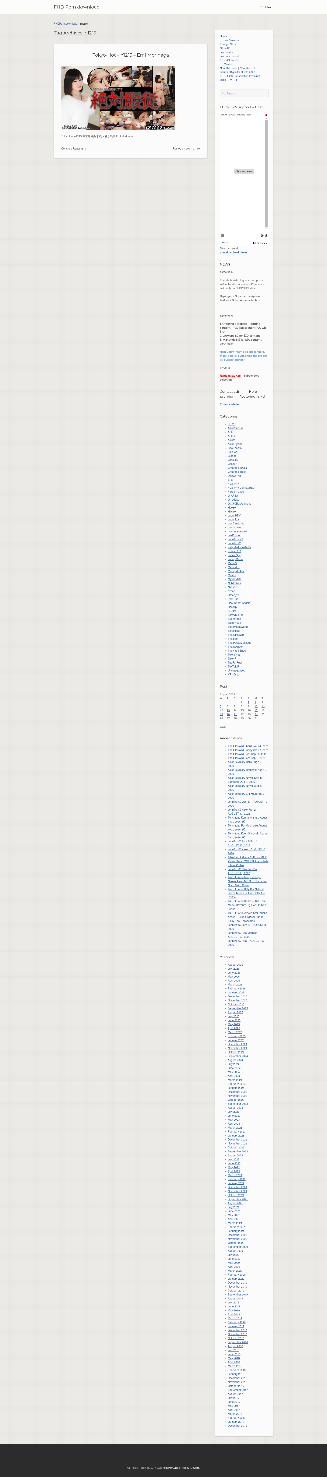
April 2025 (234, 1028)
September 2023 (238, 1103)
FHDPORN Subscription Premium (240, 76)
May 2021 (234, 1215)
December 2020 (237, 1235)
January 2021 (236, 1231)
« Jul (223, 726)
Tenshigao (234, 631)
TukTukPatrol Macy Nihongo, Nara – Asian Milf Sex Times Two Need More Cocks (247, 881)
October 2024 (236, 1052)
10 (256, 706)
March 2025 (235, 1032)
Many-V (232, 563)
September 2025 (238, 1008)
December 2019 (237, 1282)
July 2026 (233, 968)
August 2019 (235, 1298)
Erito (230, 479)
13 (228, 710)
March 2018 (235, 1366)
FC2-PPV (233, 483)
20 (228, 714)
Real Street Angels (239, 603)
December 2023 (237, 1092)
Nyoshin (232, 587)
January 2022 (236, 1183)
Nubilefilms (234, 583)
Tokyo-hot (234, 654)
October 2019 (236, 1290)
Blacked (232, 452)
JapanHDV (234, 515)
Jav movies (226, 52)
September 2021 (238, 1199)
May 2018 (234, 1358)
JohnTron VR (235, 539)
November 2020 (237, 1239)
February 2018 (237, 1370)
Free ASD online (230, 60)
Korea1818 (234, 551)
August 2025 (235, 1012)
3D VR (232, 424)
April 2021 (234, 1219)
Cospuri (232, 464)
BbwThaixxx (235, 448)
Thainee (233, 638)
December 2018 (237, 1330)
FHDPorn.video (171, 1467)
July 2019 (233, 1302)
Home (223, 36)
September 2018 (238, 1342)
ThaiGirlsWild (236, 634)
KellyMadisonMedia (239, 547)
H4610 (232, 511)
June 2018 (234, 1354)
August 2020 (235, 1251)
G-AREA (233, 495)
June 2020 (234, 1258)
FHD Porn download (77, 7)
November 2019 (237, 1286)
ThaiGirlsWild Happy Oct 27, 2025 (248, 750)
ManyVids (234, 567)
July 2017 (233, 1398)
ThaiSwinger (235, 646)
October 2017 (236, 1386)
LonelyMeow (235, 559)
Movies (228, 64)
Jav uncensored (229, 56)
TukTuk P (233, 666)
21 (235, 714)
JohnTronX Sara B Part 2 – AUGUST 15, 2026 (244, 843)
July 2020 (233, 1255)
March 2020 (235, 1270)
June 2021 (234, 1211)
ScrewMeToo (236, 615)
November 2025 (237, 1000)
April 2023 (234, 1123)
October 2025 (236, 1004)
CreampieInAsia (237, 468)
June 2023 (234, 1115)
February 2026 (237, 988)
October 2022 (236, 1147)
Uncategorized (236, 670)
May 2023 (234, 1119)
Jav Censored (232, 40)
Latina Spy (234, 555)
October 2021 (236, 1195)
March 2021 (235, 1223)
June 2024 (234, 1068)
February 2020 (237, 1274)
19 (221, 714)
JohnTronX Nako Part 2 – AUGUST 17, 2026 (243, 811)
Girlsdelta (233, 499)
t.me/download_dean (233, 252)
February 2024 (237, 1084)
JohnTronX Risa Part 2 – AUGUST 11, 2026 (242, 871)
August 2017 (235, 1394)
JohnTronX (234, 543)
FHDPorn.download (65, 23)
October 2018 (236, 1338)
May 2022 (234, 1167)
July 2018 (233, 1350)
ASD (230, 432)
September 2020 (238, 1247)
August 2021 (235, 1203)
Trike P (232, 658)
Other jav (233, 595)
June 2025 (234, 1020)
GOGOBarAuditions (239, 503)
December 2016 (237, 1425)
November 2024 (237, 1048)
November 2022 (237, 1143)
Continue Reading (73, 148)
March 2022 (235, 1175)
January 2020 (236, 1278)
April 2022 (234, 1171)
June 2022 (234, 1163)
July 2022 (233, 1159)
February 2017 (237, 1417)
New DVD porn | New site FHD (238, 68)
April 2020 (234, 1266)
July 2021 (233, 1207)
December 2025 (237, 996)
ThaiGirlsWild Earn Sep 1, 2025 (246, 758)
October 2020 (236, 1243)
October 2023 (236, 1100)
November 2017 (237, 1382)
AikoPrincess (235, 428)
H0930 (232, 507)
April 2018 (234, 1362)
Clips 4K (225, 48)
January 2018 (236, 1374)
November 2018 (237, 1334)
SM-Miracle (234, 619)
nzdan (231, 591)
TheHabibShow (237, 650)
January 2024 (236, 1088)
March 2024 (235, 1080)
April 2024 (234, 1076)
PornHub (233, 599)
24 (256, 714)
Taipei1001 (234, 623)
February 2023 (237, 1131)
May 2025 (234, 1024)
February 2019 (237, 1322)
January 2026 (236, 992)
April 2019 (234, 1314)
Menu (268, 7)
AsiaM (231, 440)
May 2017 (234, 1406)
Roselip (232, 607)
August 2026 (235, 964)
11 (263, 706)
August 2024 (235, 1060)
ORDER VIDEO (229, 80)
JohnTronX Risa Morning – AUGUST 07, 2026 (244, 935)
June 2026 (234, 972)
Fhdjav (185, 1467)
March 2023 (235, 1127)
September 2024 (238, 1056)
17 (256, 710)
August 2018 (235, 1346)
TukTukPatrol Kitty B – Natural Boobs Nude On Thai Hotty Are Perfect (246, 893)
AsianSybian (235, 444)
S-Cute (232, 611)
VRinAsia (233, 674)
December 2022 (237, 1139)
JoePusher (234, 535)
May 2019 (234, 1310)
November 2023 (237, 1096)
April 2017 (234, 1410)
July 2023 (233, 1111)
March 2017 (235, 1413)
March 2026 (235, 984)
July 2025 (233, 1016)
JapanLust (234, 519)
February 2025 (237, 1036)
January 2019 (236, 1326)
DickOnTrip (234, 476)
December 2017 (237, 1378)
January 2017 (236, 1421)
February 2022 (237, 1179)
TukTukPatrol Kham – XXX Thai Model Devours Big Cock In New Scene (247, 905)
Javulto (195, 1467)
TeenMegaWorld (238, 627)
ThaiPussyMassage (239, 642)
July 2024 (233, 1064)
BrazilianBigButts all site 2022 (237, 72)
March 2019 (235, 1318)
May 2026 (234, 976)
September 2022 (238, 1151)
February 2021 (237, 1227)
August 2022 (235, 1155)
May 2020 (234, 1262)
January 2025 (236, 1040)
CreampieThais (237, 472)
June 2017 (234, 1402)
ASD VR (232, 436)
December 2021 (237, 1187)
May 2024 (234, 1072)
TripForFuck (235, 662)
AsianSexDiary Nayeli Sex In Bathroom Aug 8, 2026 (245, 780)
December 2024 (237, 1044)
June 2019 (234, 1306)
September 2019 (238, 1294)
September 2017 (238, 1390)
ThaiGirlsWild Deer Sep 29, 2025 (247, 754)
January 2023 (236, 1135)
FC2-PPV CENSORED (241, 487)
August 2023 (235, 1107)
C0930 (232, 456)
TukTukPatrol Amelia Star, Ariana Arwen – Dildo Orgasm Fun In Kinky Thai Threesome (247, 917)
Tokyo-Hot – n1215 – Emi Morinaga (130, 55)
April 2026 (234, 980)
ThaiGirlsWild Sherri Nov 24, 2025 (248, 746)
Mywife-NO (234, 579)
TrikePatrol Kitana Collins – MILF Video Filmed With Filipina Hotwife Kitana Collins (248, 861)
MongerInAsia (236, 571)
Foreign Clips (228, 44)
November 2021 (237, 1191)
